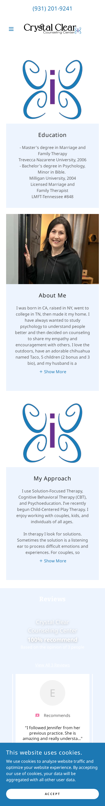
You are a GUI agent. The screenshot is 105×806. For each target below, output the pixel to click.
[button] (13, 29)
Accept (52, 794)
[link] (52, 29)
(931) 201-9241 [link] (53, 8)
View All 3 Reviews (52, 665)
